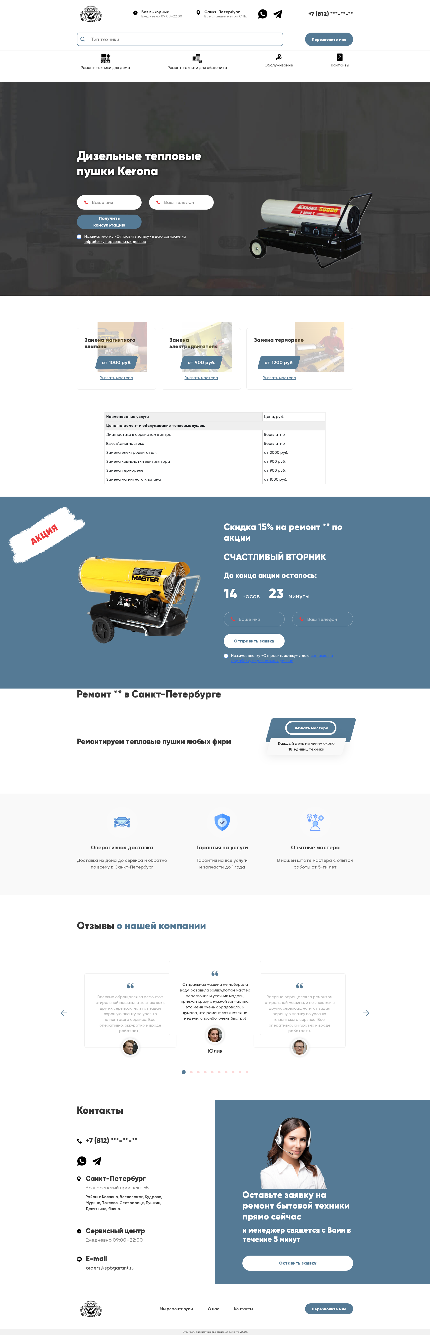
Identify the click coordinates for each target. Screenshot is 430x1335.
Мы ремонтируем (176, 1308)
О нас (213, 1308)
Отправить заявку (254, 641)
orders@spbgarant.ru (110, 1268)
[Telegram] (278, 13)
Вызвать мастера (310, 727)
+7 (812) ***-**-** (330, 14)
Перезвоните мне (329, 39)
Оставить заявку (298, 1263)
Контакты (243, 1308)
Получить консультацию (109, 222)
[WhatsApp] (265, 13)
